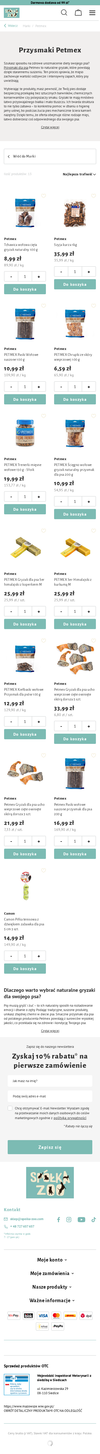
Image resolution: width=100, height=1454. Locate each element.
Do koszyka (25, 289)
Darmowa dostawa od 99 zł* (50, 3)
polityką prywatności (70, 1118)
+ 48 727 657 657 (22, 1226)
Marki (26, 26)
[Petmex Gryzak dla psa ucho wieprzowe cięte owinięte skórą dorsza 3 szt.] (25, 773)
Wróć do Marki (24, 156)
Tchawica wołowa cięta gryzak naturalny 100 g (21, 247)
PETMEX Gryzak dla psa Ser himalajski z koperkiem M (24, 582)
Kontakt (12, 1210)
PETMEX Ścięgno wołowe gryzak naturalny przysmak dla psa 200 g (74, 469)
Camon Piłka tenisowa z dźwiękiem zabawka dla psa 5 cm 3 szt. (24, 924)
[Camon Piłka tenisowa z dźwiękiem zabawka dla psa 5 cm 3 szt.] (25, 888)
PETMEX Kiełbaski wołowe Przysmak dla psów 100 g (24, 692)
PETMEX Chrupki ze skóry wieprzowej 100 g (73, 357)
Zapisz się (50, 1147)
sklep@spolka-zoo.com (26, 1219)
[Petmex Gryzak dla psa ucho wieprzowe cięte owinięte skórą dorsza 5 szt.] (75, 658)
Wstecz (12, 26)
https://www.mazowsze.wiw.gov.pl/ (29, 1406)
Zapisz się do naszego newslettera (50, 1047)
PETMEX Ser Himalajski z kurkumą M (73, 582)
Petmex (10, 239)
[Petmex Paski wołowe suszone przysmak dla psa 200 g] (75, 773)
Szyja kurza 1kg (65, 245)
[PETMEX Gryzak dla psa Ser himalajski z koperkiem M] (25, 548)
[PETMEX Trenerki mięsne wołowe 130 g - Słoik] (25, 433)
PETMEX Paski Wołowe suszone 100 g (21, 357)
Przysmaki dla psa (16, 67)
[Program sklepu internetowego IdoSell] (50, 1443)
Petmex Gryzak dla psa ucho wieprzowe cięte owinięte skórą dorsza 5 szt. (74, 694)
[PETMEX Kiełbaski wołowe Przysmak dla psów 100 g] (25, 658)
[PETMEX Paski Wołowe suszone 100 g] (25, 323)
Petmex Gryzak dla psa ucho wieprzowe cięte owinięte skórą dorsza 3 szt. (24, 809)
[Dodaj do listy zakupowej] (43, 196)
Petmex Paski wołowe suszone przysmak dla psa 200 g (73, 809)
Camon (9, 913)
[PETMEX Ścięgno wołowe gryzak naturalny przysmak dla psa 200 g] (75, 433)
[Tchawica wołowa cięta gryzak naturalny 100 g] (25, 213)
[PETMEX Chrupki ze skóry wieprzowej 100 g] (75, 323)
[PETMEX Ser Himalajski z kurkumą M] (75, 548)
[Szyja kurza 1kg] (75, 213)
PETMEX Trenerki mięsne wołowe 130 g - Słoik (22, 467)
